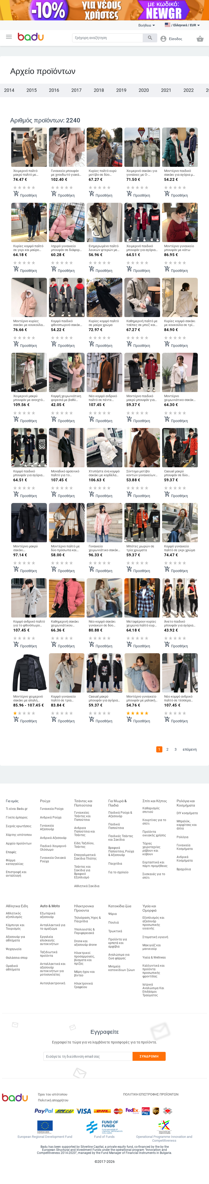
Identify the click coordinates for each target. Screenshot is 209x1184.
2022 (189, 90)
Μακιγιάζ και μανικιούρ (151, 947)
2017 (76, 90)
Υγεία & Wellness (154, 957)
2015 (32, 90)
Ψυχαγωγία (13, 949)
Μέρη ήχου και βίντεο (84, 973)
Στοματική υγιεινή (155, 937)
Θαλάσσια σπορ (17, 958)
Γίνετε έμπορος (17, 817)
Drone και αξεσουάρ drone (85, 943)
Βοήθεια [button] (144, 25)
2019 (121, 90)
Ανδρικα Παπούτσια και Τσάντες (84, 831)
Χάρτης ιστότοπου (19, 835)
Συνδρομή (149, 1056)
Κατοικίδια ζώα (119, 906)
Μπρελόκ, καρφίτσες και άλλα (187, 825)
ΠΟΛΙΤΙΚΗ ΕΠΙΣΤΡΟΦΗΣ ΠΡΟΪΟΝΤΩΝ (150, 1094)
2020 (144, 90)
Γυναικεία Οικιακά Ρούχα (53, 859)
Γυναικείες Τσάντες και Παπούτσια (82, 816)
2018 (99, 90)
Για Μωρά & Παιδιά (117, 803)
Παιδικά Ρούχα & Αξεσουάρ (120, 814)
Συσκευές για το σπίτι (153, 875)
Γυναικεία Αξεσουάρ (47, 827)
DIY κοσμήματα (187, 813)
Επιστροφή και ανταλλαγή (16, 873)
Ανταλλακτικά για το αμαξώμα (52, 926)
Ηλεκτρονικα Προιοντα (84, 908)
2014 (9, 90)
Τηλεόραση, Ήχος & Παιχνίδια (87, 919)
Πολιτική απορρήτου (53, 1100)
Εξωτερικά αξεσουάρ (47, 915)
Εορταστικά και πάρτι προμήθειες (154, 864)
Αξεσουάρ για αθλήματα (15, 938)
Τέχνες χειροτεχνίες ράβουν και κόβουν (151, 849)
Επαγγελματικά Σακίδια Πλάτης (85, 856)
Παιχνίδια (115, 863)
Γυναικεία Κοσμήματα (185, 847)
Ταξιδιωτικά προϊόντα (48, 954)
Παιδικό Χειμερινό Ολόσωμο (53, 847)
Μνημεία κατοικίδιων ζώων (121, 968)
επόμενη (190, 749)
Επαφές (11, 852)
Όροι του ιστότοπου (52, 1094)
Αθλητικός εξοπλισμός (14, 915)
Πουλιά (113, 922)
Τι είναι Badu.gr (17, 809)
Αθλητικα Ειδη (17, 906)
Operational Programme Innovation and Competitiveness (164, 1138)
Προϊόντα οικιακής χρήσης (154, 833)
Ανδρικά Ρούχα (50, 817)
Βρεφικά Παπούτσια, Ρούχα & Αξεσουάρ (121, 851)
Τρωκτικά (115, 931)
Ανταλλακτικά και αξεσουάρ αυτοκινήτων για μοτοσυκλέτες (53, 969)
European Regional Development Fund (45, 1137)
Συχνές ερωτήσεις (18, 826)
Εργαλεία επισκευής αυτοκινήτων (49, 940)
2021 (166, 90)
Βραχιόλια (184, 869)
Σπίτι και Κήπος (154, 801)
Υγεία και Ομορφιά (149, 908)
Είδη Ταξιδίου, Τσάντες (84, 845)
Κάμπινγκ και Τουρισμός (15, 926)
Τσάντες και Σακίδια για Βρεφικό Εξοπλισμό (82, 872)
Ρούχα (45, 801)
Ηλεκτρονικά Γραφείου (83, 985)
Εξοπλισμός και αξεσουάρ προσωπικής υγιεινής (153, 923)
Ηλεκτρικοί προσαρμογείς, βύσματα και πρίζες (84, 958)
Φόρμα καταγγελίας (14, 862)
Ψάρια (112, 914)
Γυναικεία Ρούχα (51, 809)
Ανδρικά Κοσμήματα (185, 858)
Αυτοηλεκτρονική (52, 983)
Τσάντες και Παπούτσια (83, 803)
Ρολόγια (182, 837)
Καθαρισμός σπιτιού (151, 810)
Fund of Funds (104, 1137)
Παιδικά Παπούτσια (116, 826)
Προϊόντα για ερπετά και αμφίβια (117, 943)
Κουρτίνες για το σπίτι (154, 821)
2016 (54, 90)
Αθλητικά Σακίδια (86, 886)
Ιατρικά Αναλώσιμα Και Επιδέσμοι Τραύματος (153, 990)
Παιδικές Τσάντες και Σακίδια (120, 837)
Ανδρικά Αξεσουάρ (53, 838)
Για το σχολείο (118, 872)
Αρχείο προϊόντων (19, 843)
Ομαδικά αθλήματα (13, 967)
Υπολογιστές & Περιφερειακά (84, 931)
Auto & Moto (50, 906)
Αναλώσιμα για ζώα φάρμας (118, 956)
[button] (9, 37)
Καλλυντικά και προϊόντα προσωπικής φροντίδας (153, 971)
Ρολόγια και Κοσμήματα (186, 803)
